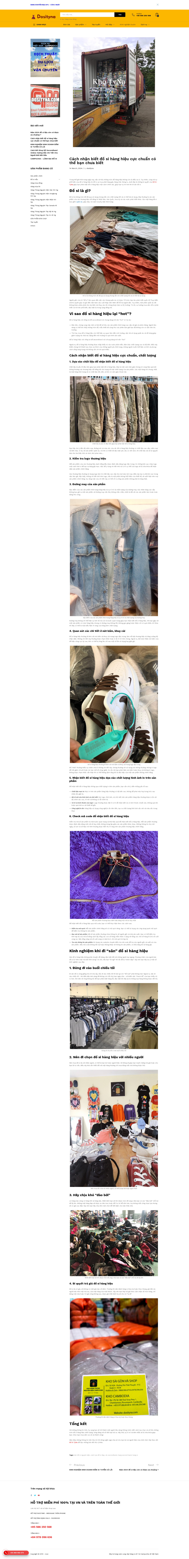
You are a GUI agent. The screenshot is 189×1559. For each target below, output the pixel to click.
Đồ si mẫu (34, 179)
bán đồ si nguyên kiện (82, 1455)
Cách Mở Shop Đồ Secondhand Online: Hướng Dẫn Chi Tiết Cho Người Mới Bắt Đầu (44, 152)
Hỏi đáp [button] (109, 24)
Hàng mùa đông (36, 183)
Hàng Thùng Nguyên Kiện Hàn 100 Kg (44, 190)
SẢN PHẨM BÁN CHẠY (39, 218)
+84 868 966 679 (17, 1553)
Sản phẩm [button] (79, 24)
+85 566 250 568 (41, 1526)
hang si (135, 1455)
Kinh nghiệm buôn (128, 24)
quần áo (79, 202)
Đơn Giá (66, 24)
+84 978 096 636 (41, 1537)
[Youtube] (39, 1495)
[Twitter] (35, 1495)
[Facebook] (31, 1495)
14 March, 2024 (75, 168)
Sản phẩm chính (36, 176)
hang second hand (125, 1455)
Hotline (139, 14)
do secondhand (111, 1455)
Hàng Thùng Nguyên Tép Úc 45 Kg (43, 215)
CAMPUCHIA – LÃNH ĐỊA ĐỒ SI (44, 159)
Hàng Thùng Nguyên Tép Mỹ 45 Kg (43, 211)
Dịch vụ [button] (144, 24)
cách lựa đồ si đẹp (98, 1455)
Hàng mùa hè (35, 186)
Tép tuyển (96, 24)
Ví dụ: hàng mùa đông (68, 19)
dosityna (90, 168)
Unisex (33, 226)
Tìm (119, 15)
